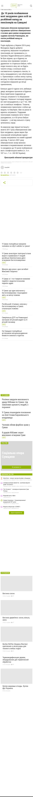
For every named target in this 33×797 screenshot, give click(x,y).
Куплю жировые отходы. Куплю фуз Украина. (15, 687)
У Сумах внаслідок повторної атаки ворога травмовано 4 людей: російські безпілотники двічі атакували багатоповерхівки (16, 256)
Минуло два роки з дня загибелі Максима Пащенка (15, 270)
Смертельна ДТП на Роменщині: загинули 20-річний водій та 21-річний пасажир (15, 319)
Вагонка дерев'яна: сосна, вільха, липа (16, 619)
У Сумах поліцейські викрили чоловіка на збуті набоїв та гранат (16, 245)
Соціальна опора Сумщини (13, 455)
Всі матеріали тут (16, 467)
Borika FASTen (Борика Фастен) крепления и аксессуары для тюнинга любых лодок (15, 646)
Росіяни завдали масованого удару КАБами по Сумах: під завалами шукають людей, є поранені (15, 403)
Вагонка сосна (8, 593)
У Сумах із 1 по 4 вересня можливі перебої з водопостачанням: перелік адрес (16, 281)
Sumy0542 (7, 167)
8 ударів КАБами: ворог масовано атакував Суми (13, 433)
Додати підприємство (16, 512)
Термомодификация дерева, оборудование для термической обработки (16, 659)
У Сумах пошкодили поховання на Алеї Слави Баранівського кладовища (16, 415)
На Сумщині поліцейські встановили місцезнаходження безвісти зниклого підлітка (14, 333)
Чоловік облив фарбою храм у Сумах (16, 426)
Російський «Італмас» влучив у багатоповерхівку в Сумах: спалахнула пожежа (14, 306)
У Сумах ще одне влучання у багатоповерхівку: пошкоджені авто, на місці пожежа (14, 292)
